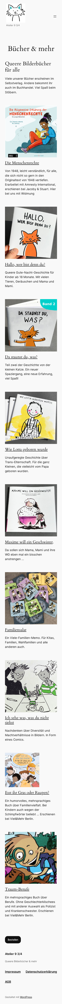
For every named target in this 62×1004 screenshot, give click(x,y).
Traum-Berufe (17, 889)
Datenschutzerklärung (41, 971)
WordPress (26, 997)
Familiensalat (15, 629)
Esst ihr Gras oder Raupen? (27, 792)
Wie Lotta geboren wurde (26, 449)
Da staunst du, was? (21, 357)
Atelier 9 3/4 (13, 954)
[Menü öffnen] (55, 16)
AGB (8, 981)
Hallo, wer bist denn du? (25, 264)
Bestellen (13, 939)
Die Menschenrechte (22, 163)
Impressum (13, 971)
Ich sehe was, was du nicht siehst (27, 720)
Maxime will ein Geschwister (29, 542)
